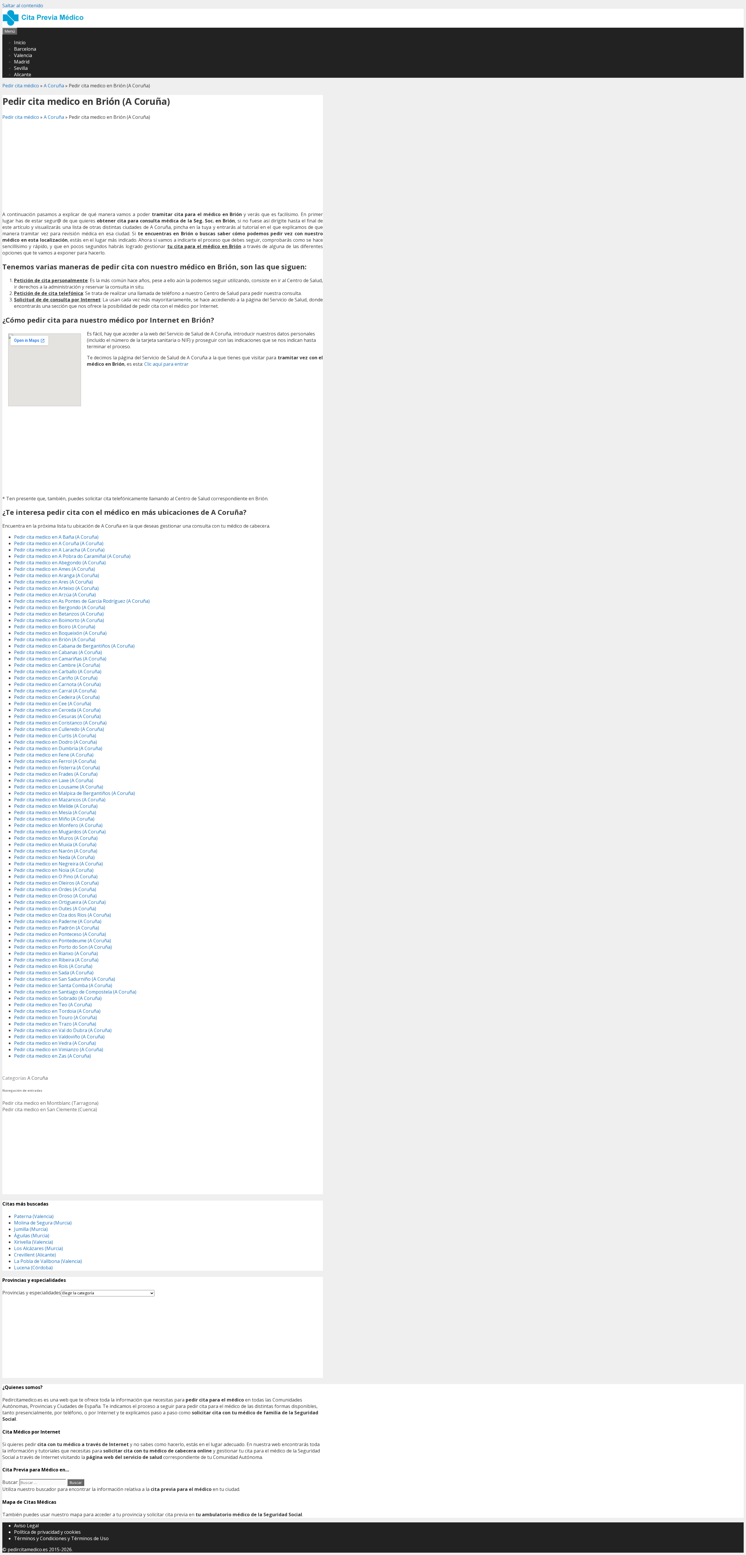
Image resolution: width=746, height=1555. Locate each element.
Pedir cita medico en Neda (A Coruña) (54, 857)
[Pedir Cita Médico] (45, 24)
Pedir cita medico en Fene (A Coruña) (54, 755)
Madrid (21, 62)
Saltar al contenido (22, 5)
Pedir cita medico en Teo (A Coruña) (53, 1004)
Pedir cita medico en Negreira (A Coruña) (58, 863)
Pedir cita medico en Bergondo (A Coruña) (59, 607)
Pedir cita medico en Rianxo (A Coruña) (56, 953)
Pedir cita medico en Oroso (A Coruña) (55, 896)
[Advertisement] (162, 165)
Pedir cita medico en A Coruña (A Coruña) (58, 543)
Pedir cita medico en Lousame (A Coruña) (58, 787)
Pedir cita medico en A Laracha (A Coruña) (59, 550)
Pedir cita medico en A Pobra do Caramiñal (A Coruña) (72, 556)
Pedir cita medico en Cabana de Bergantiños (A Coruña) (74, 646)
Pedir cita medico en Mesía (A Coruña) (55, 812)
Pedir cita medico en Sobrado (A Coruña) (58, 998)
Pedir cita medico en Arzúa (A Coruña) (55, 594)
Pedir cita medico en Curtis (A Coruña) (55, 735)
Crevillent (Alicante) (35, 1255)
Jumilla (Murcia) (31, 1229)
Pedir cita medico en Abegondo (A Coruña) (60, 562)
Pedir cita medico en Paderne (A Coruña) (57, 921)
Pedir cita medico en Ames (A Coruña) (54, 569)
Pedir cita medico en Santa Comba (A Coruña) (63, 985)
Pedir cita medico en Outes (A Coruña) (55, 908)
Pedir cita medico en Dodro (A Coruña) (55, 742)
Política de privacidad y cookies (47, 1532)
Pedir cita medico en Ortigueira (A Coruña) (60, 902)
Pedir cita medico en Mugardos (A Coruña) (60, 831)
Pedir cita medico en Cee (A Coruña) (52, 703)
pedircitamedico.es (28, 1549)
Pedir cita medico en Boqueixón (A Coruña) (60, 633)
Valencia (23, 55)
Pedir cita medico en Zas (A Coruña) (52, 1056)
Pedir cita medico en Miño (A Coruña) (54, 819)
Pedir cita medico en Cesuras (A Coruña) (57, 716)
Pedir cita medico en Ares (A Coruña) (53, 582)
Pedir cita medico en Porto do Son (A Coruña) (63, 947)
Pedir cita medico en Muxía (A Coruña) (55, 844)
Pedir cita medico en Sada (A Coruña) (54, 972)
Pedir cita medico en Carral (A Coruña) (55, 691)
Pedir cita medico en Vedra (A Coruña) (55, 1043)
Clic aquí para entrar (166, 364)
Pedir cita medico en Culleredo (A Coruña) (59, 729)
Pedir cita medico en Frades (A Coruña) (56, 774)
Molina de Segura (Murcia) (43, 1223)
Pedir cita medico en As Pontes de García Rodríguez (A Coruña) (82, 601)
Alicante (22, 74)
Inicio (20, 42)
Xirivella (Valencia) (33, 1242)
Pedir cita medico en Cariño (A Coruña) (56, 678)
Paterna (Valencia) (34, 1216)
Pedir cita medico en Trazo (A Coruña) (55, 1024)
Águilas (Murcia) (31, 1235)
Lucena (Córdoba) (33, 1267)
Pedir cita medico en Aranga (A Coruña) (56, 575)
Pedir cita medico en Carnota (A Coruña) (57, 684)
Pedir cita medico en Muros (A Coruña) (56, 838)
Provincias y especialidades (31, 1292)
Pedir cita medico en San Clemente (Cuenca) (49, 1109)
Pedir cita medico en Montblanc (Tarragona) (50, 1103)
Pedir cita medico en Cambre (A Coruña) (57, 665)
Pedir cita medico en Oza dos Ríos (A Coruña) (62, 915)
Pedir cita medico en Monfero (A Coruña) (58, 825)
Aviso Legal (26, 1525)
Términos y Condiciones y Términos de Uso (61, 1538)
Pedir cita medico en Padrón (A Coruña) (56, 928)
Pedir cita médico (20, 85)
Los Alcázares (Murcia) (38, 1248)
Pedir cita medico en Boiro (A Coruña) (54, 626)
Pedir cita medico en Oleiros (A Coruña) (56, 883)
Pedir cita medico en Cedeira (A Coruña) (57, 697)
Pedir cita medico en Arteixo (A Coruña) (56, 588)
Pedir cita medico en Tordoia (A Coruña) (57, 1011)
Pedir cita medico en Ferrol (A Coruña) (55, 761)
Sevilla (21, 68)
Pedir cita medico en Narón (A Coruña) (55, 851)
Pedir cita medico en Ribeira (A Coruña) (56, 960)
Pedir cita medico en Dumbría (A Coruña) (58, 748)
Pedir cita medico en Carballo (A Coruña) (57, 671)
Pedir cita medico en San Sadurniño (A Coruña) (64, 979)
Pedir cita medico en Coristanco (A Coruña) (60, 723)
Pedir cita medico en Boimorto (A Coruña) (59, 620)
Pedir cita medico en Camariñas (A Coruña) (60, 658)
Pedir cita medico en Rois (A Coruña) (53, 966)
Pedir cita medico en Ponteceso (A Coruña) (60, 934)
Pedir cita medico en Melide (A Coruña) (56, 806)
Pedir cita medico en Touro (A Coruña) (55, 1017)
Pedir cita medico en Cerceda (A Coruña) (57, 710)
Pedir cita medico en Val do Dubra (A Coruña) (63, 1030)
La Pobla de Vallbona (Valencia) (48, 1261)
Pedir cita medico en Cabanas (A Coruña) (58, 652)
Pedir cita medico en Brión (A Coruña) (54, 639)
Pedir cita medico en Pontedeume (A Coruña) (62, 940)
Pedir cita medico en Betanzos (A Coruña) (59, 614)
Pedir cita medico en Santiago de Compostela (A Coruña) (75, 992)
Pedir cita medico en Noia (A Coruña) (54, 870)
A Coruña (54, 85)
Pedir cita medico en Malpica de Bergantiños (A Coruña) (74, 793)
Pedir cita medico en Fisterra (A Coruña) (57, 767)
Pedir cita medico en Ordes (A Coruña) (55, 889)
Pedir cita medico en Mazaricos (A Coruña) (59, 799)
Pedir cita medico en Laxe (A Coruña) (53, 780)
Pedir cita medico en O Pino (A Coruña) (56, 876)
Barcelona (25, 49)
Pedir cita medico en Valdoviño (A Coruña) (59, 1036)
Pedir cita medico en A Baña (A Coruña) (56, 537)
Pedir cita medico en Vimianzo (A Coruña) (58, 1049)
